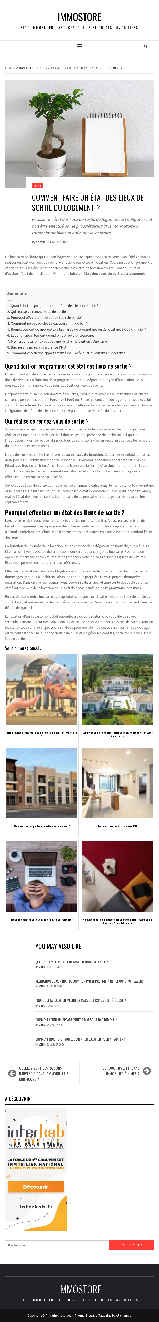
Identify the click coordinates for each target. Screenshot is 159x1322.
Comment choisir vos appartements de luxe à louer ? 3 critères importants (68, 353)
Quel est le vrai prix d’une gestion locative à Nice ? (71, 961)
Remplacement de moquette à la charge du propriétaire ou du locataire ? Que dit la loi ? (78, 329)
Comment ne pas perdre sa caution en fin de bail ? (49, 323)
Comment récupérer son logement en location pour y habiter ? (80, 1039)
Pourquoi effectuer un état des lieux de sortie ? (47, 317)
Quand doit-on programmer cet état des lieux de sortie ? (54, 305)
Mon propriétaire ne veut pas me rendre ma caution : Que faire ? (60, 341)
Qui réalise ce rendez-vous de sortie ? (39, 311)
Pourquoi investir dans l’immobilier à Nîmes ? (120, 1070)
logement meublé (128, 399)
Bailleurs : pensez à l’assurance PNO (38, 347)
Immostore (79, 16)
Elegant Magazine (98, 1315)
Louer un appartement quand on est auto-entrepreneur (53, 335)
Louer (37, 185)
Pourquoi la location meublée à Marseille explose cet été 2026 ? (80, 1000)
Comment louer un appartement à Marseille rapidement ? (76, 1019)
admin (41, 242)
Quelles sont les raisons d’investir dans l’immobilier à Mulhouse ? (43, 1073)
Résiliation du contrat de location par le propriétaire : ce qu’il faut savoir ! (90, 981)
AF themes (123, 1315)
